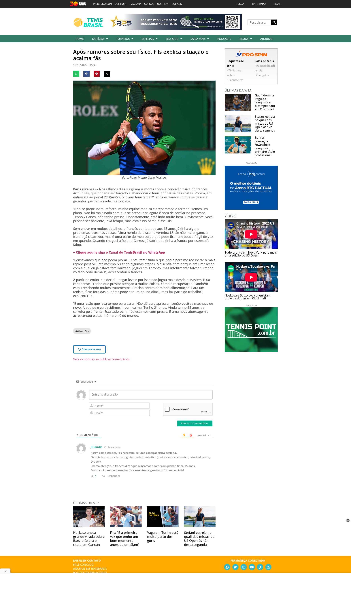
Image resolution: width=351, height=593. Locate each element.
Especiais (147, 39)
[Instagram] (244, 567)
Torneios (123, 39)
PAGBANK (135, 4)
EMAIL (277, 4)
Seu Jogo (172, 39)
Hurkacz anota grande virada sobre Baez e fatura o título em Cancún (89, 538)
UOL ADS (177, 4)
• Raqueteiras (235, 80)
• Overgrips (261, 75)
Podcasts (224, 39)
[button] (76, 74)
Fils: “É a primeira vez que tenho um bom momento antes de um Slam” (124, 538)
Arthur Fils (82, 331)
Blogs (243, 39)
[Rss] (268, 567)
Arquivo (266, 39)
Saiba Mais (197, 39)
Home (80, 39)
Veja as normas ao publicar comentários (101, 359)
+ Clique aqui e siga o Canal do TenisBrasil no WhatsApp (119, 252)
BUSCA (240, 4)
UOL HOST (121, 4)
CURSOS (149, 4)
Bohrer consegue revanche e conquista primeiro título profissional (265, 146)
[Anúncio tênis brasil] (251, 208)
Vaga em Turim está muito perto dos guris (162, 536)
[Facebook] (227, 567)
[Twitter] (235, 567)
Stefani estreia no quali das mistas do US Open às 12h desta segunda (199, 538)
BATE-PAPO (259, 4)
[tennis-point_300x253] (251, 350)
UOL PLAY (163, 4)
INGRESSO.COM (102, 4)
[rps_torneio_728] (175, 29)
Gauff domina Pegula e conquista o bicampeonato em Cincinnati (265, 102)
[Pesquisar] (274, 22)
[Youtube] (252, 567)
